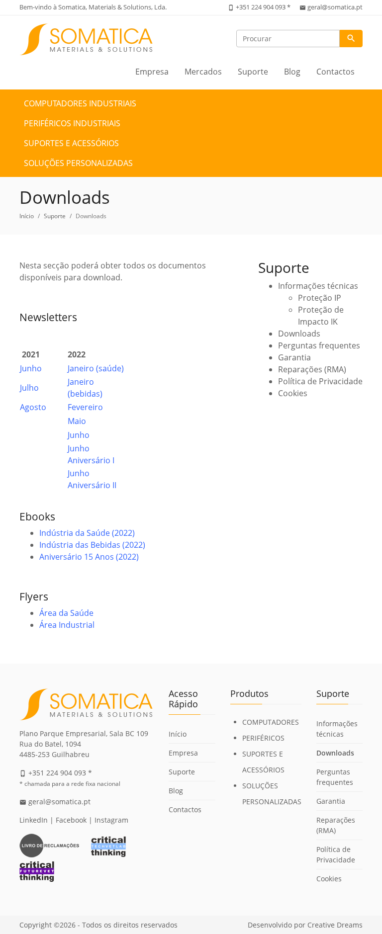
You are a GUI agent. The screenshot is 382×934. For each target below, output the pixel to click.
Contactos (335, 71)
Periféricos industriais (72, 123)
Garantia (294, 357)
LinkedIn (33, 820)
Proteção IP (319, 297)
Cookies (292, 393)
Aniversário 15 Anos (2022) (89, 556)
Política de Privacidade (320, 381)
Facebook (71, 820)
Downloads (299, 333)
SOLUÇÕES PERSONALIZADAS (78, 163)
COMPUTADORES (270, 722)
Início (26, 216)
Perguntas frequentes (319, 345)
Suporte (253, 71)
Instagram (111, 820)
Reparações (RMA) (312, 369)
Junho (31, 368)
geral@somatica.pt (335, 6)
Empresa (152, 71)
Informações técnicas (318, 285)
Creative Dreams (335, 925)
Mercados (203, 71)
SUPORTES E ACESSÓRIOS (71, 143)
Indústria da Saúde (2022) (87, 532)
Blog (292, 71)
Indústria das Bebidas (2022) (92, 544)
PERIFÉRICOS (263, 738)
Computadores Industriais (80, 103)
